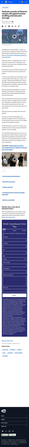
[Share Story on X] (6, 26)
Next (14, 295)
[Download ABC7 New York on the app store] (4, 435)
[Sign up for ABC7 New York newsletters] (12, 431)
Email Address (6, 268)
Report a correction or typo (7, 340)
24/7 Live (10, 2)
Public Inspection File (5, 442)
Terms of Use (15, 441)
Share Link (5, 287)
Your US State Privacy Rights (6, 441)
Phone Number (6, 262)
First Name (5, 237)
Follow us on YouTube (8, 200)
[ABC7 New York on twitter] (6, 431)
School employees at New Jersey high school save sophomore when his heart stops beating (14, 147)
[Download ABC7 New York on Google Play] (12, 435)
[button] (1, 1)
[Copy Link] (19, 26)
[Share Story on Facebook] (2, 26)
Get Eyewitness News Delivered (11, 176)
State (4, 256)
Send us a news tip (8, 187)
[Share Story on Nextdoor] (12, 26)
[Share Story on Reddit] (9, 26)
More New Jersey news (9, 182)
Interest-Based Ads (22, 441)
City (4, 249)
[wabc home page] (3, 411)
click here (11, 333)
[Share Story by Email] (15, 26)
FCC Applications (13, 442)
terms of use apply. (10, 217)
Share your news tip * (8, 275)
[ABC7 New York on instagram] (9, 431)
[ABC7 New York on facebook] (2, 431)
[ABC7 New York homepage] (5, 2)
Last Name (5, 243)
